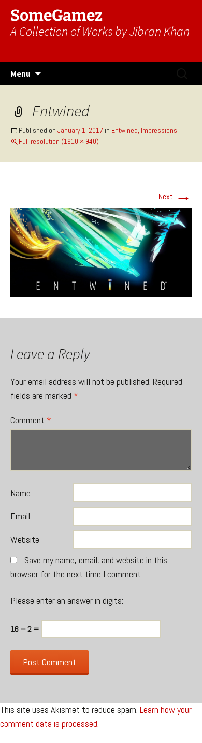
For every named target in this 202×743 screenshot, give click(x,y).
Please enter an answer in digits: (66, 600)
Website (24, 539)
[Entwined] (101, 251)
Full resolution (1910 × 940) (59, 141)
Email (20, 516)
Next (175, 196)
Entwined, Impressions (144, 130)
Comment (30, 420)
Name (20, 493)
